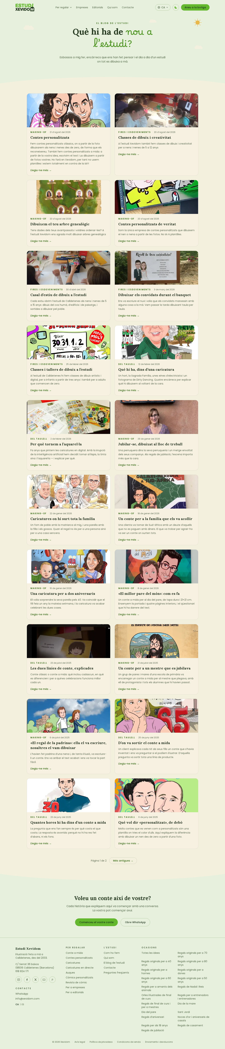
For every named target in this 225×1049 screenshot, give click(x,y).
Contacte (128, 7)
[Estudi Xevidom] (24, 7)
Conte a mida (74, 953)
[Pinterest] (52, 979)
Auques (70, 972)
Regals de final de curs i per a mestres (156, 1005)
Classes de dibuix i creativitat (144, 137)
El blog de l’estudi (114, 963)
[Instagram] (18, 979)
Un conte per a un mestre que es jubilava (154, 668)
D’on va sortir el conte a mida (144, 743)
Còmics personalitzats (79, 977)
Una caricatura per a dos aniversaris (62, 593)
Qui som (112, 7)
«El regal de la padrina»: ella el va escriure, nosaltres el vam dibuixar (68, 745)
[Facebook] (27, 979)
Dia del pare (149, 1012)
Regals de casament (190, 1025)
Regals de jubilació (153, 1030)
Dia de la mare (187, 1003)
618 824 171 (21, 971)
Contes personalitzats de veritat (147, 224)
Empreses (82, 7)
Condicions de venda (129, 1042)
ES (23, 1004)
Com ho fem (112, 953)
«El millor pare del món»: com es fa (149, 593)
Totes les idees (151, 953)
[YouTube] (44, 979)
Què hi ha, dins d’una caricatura (146, 369)
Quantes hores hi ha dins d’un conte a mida (68, 822)
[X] (35, 979)
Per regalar (62, 7)
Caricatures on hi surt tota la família (62, 518)
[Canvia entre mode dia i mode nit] (176, 7)
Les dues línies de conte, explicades (61, 668)
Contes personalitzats (49, 137)
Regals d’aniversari (153, 1017)
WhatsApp (21, 993)
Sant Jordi (184, 1012)
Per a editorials (75, 992)
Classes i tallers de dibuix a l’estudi (61, 369)
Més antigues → (123, 860)
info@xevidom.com (27, 998)
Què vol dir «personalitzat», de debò (150, 822)
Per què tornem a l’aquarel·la (56, 444)
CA (17, 1004)
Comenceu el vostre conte (96, 922)
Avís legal (80, 1042)
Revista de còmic (76, 982)
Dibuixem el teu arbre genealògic (59, 224)
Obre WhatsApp (135, 922)
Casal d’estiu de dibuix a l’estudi (58, 295)
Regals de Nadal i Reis (191, 986)
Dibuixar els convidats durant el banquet (154, 295)
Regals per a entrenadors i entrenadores (193, 996)
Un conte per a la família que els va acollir (155, 518)
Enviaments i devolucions (159, 1042)
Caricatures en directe (80, 967)
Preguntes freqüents (116, 972)
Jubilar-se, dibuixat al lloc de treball (150, 444)
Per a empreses (75, 987)
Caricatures (73, 963)
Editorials (97, 7)
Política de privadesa (101, 1042)
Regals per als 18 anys (155, 1025)
